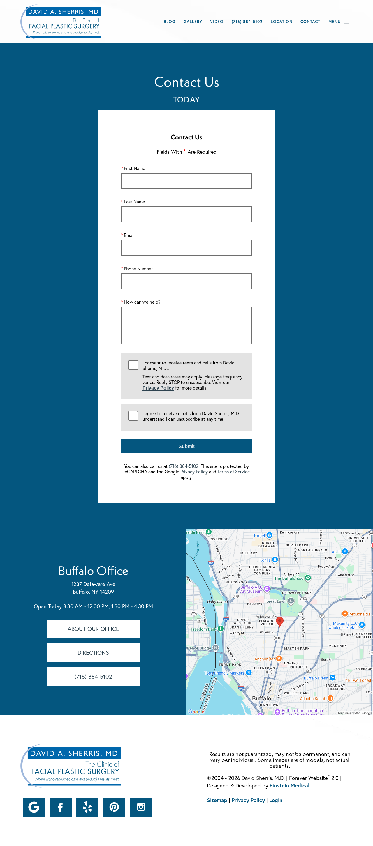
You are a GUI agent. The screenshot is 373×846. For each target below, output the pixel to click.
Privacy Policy (158, 387)
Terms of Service (233, 472)
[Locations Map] (279, 621)
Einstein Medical (289, 785)
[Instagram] (141, 807)
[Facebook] (61, 807)
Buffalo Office (93, 570)
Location (282, 21)
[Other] (34, 807)
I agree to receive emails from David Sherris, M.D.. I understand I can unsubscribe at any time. (193, 416)
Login (275, 800)
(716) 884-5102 (183, 466)
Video (217, 21)
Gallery (193, 21)
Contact (310, 21)
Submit (186, 446)
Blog (169, 21)
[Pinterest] (114, 807)
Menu (334, 21)
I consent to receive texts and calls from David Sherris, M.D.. (192, 375)
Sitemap (217, 800)
